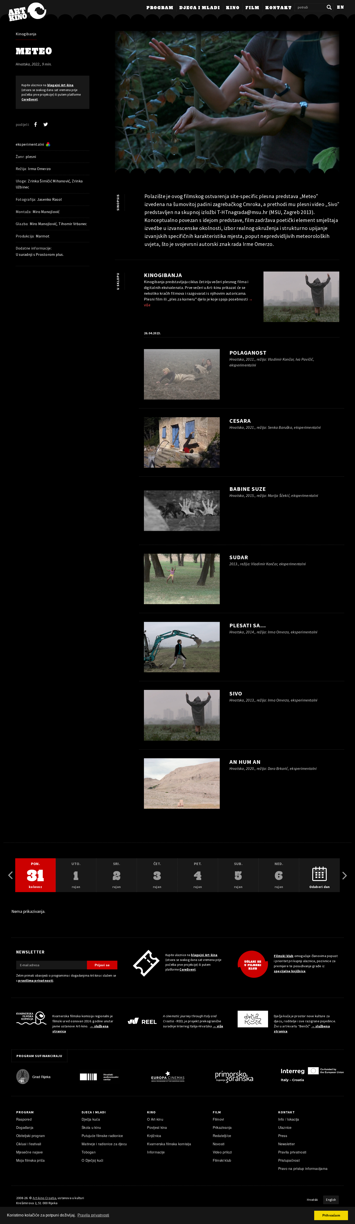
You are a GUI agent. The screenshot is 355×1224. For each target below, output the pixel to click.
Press (282, 1135)
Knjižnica (154, 1135)
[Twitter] (46, 124)
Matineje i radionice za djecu (104, 1143)
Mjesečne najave (29, 1152)
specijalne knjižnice (289, 971)
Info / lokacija (288, 1119)
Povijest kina (157, 1127)
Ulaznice (285, 1127)
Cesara (240, 420)
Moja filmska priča (30, 1160)
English (331, 1200)
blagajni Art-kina (60, 85)
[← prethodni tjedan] (10, 875)
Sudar (238, 557)
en (340, 7)
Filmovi (218, 1119)
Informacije (156, 1152)
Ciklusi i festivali (28, 1143)
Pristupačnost (289, 1160)
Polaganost (248, 352)
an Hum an (245, 762)
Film (252, 8)
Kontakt (278, 8)
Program (159, 8)
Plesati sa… (247, 625)
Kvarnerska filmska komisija (169, 1143)
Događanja (24, 1127)
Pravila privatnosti (292, 1152)
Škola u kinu (91, 1127)
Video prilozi (222, 1152)
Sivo (235, 693)
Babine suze (247, 489)
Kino (233, 8)
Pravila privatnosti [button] (93, 1215)
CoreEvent (29, 99)
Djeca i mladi (199, 8)
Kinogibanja (26, 33)
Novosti (219, 1143)
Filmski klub (284, 956)
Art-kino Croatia (44, 1198)
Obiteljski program (30, 1135)
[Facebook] (35, 124)
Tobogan (89, 1152)
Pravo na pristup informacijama (302, 1168)
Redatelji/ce (222, 1135)
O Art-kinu (155, 1119)
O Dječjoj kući (92, 1160)
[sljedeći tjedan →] (345, 875)
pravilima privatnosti (35, 980)
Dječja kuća (91, 1119)
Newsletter (286, 1143)
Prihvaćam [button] (331, 1215)
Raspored (24, 1119)
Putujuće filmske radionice (102, 1135)
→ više (218, 1026)
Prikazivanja (222, 1127)
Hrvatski (312, 1200)
